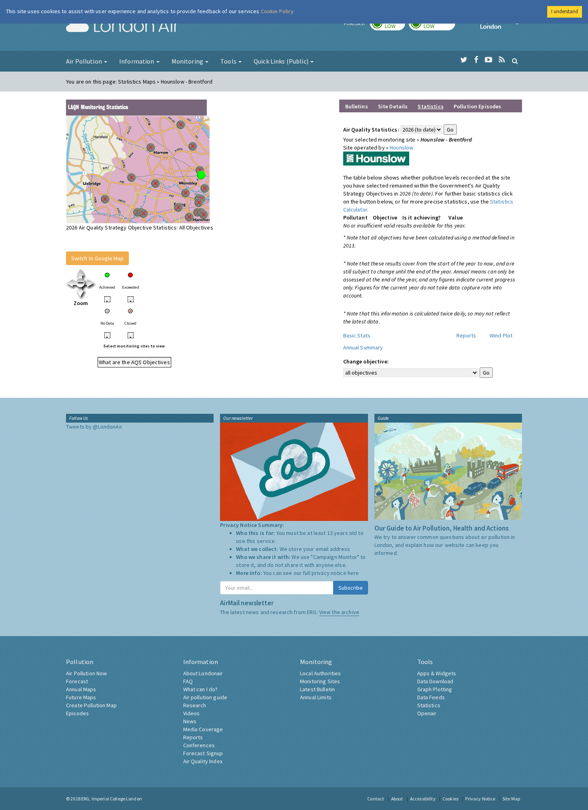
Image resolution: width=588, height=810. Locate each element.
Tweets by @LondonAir (94, 426)
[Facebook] (476, 60)
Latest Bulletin (317, 689)
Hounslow (401, 147)
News (190, 721)
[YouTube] (489, 60)
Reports (466, 335)
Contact (375, 799)
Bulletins (356, 106)
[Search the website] (515, 60)
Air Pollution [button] (84, 61)
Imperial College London (501, 26)
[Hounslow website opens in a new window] (376, 158)
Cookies (450, 799)
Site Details (393, 106)
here (353, 573)
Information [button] (137, 61)
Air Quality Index (202, 761)
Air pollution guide (205, 697)
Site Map (511, 799)
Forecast (77, 681)
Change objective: (366, 361)
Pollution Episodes (478, 106)
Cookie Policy (277, 11)
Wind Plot (501, 335)
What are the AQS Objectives (134, 362)
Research (194, 705)
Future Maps (81, 697)
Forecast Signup (203, 753)
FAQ (188, 681)
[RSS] (502, 60)
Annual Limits (316, 697)
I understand (564, 11)
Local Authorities (320, 673)
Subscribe (350, 587)
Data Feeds (431, 697)
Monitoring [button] (188, 61)
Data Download (435, 681)
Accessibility (423, 799)
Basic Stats (357, 335)
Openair (427, 713)
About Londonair (203, 673)
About (397, 799)
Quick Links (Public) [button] (282, 61)
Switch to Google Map (97, 258)
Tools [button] (229, 61)
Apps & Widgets (436, 673)
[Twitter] (463, 60)
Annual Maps (81, 689)
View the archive (339, 612)
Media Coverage (203, 729)
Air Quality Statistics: (371, 129)
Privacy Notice (480, 799)
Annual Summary (363, 347)
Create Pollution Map (91, 705)
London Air (122, 26)
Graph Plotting (434, 689)
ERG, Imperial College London (111, 799)
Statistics (428, 705)
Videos (191, 713)
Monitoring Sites (320, 681)
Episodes (77, 713)
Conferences (199, 745)
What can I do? (200, 689)
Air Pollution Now (86, 673)
